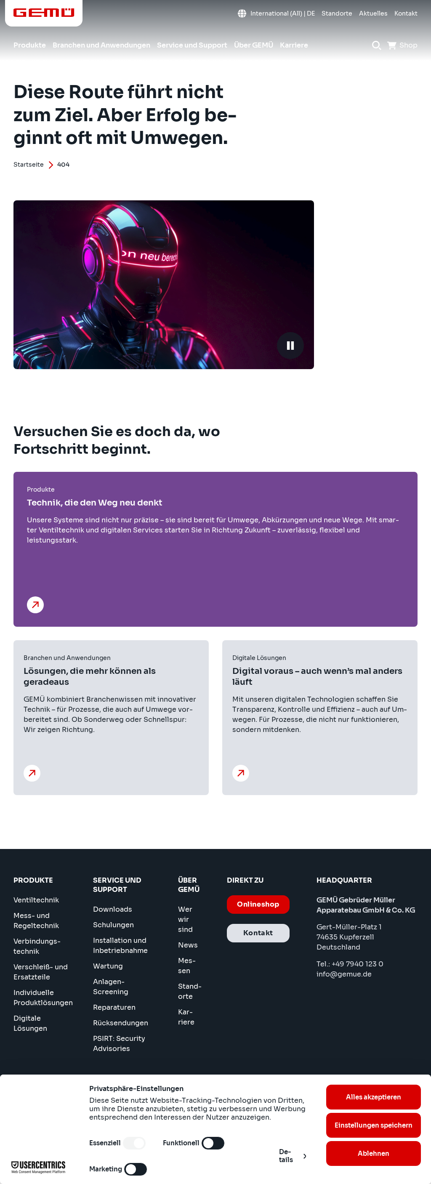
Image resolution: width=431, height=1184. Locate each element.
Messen (187, 965)
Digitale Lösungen (30, 1023)
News (188, 945)
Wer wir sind (185, 919)
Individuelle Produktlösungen (43, 997)
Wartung (108, 966)
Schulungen (113, 925)
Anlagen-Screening (110, 986)
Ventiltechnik (36, 900)
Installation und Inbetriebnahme (120, 945)
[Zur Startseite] (43, 12)
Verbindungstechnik (37, 946)
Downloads (112, 909)
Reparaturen (114, 1007)
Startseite (28, 164)
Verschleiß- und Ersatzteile (40, 972)
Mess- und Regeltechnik (36, 920)
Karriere (186, 1017)
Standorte (190, 991)
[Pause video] (290, 345)
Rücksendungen (120, 1023)
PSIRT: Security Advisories (119, 1043)
